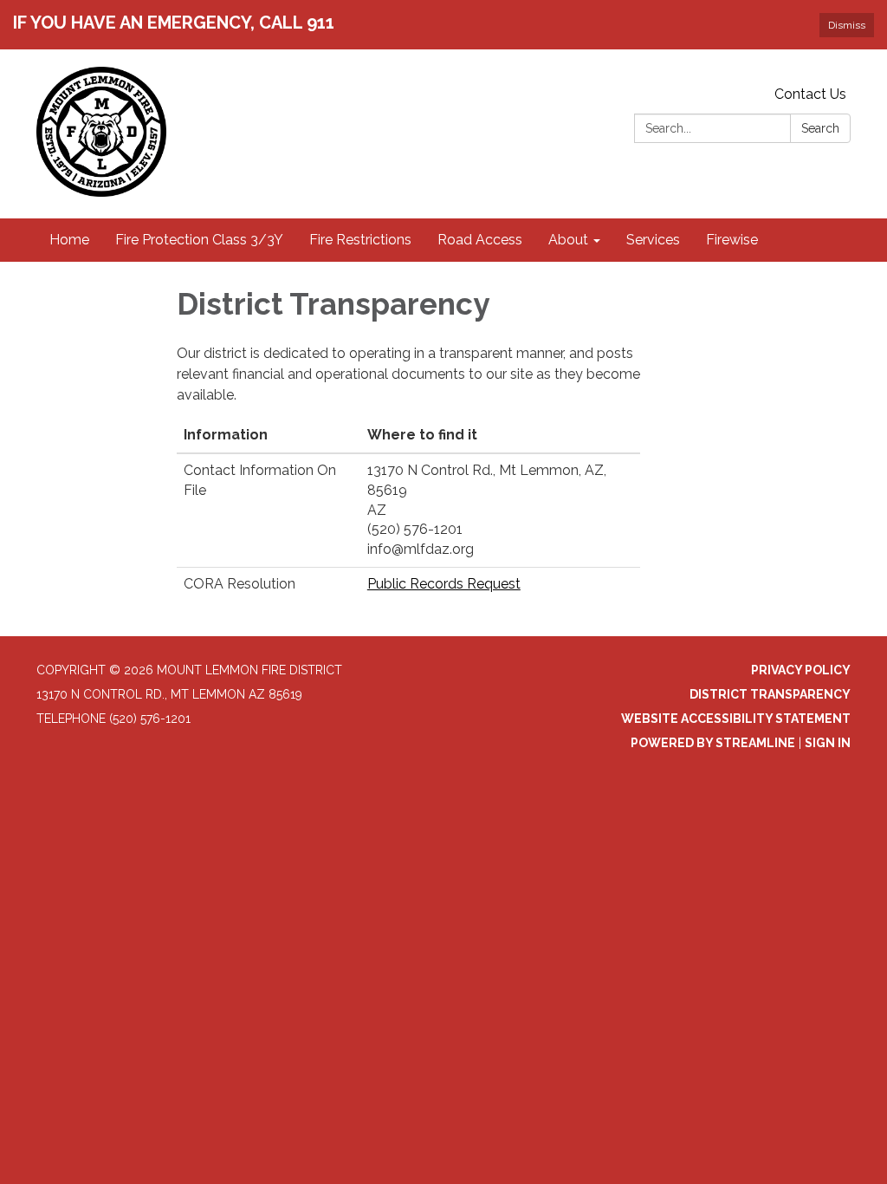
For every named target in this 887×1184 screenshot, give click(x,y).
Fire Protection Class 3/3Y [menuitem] (199, 239)
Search (820, 128)
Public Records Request (444, 584)
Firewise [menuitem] (732, 239)
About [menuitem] (568, 239)
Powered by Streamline (713, 743)
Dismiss (846, 25)
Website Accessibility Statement (736, 718)
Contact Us (810, 94)
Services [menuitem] (653, 239)
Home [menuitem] (69, 239)
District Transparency (770, 694)
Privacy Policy (801, 670)
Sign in (828, 743)
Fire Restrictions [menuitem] (360, 239)
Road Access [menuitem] (479, 239)
